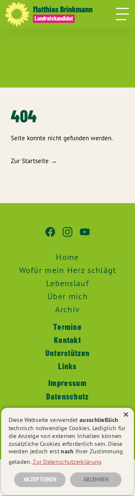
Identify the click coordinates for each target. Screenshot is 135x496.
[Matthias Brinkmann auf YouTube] (84, 236)
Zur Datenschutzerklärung (67, 461)
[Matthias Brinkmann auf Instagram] (67, 236)
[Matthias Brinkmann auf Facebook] (50, 236)
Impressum (67, 383)
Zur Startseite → (34, 161)
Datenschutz (67, 396)
